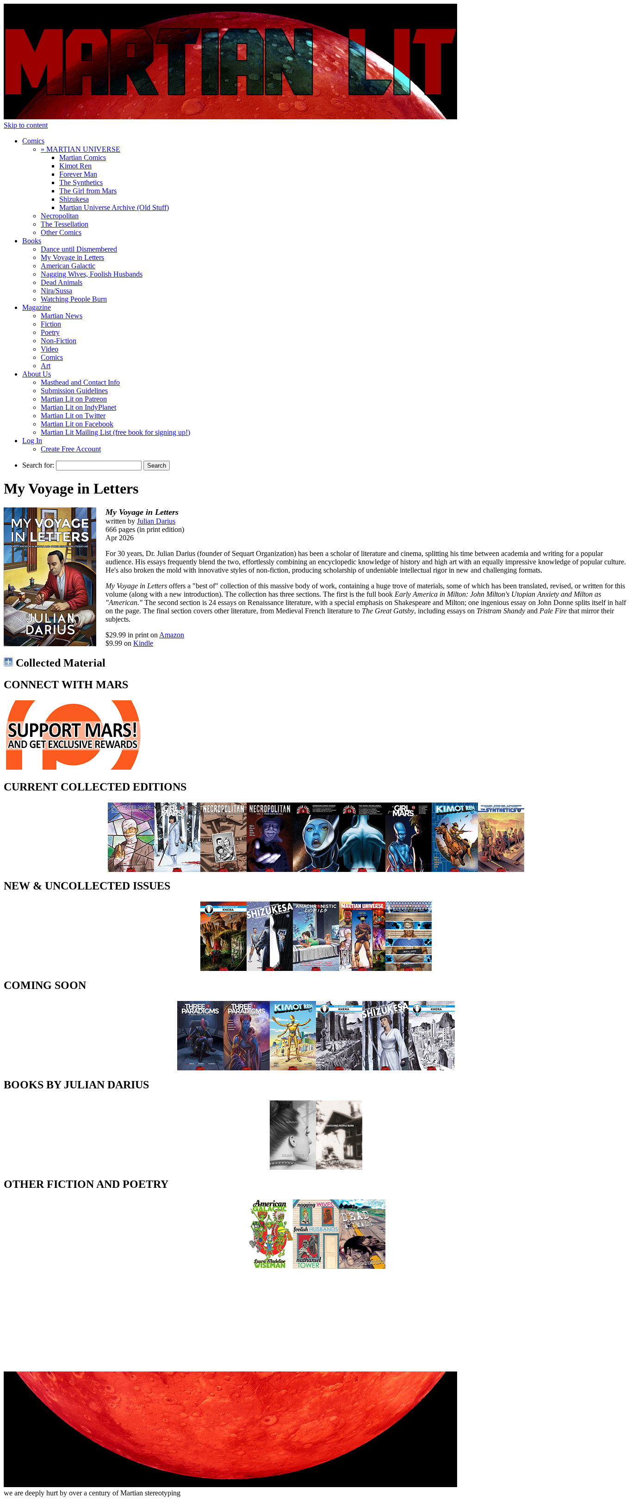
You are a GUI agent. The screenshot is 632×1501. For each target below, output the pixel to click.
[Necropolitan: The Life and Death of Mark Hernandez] (223, 869)
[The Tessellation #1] (408, 968)
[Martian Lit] (230, 117)
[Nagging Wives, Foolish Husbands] (316, 1266)
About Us (36, 374)
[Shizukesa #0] (270, 968)
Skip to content (26, 125)
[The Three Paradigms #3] (246, 1068)
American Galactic (68, 266)
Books (31, 241)
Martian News (61, 316)
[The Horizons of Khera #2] (339, 1068)
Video (49, 349)
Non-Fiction (58, 341)
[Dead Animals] (362, 1266)
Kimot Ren (75, 166)
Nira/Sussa (56, 291)
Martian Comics (82, 157)
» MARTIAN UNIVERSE (80, 149)
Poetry (50, 332)
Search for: (38, 465)
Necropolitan (60, 216)
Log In (32, 441)
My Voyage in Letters (72, 257)
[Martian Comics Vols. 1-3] (362, 869)
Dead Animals (61, 282)
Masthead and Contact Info (80, 382)
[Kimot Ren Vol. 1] (455, 869)
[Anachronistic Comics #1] (316, 968)
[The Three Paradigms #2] (200, 1068)
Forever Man (78, 174)
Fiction (51, 324)
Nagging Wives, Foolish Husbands (92, 274)
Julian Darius (156, 521)
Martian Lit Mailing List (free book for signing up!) (115, 432)
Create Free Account (71, 449)
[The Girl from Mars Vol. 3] (177, 869)
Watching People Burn (74, 299)
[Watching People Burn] (339, 1167)
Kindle (143, 643)
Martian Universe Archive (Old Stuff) (114, 207)
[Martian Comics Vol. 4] (316, 869)
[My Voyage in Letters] (50, 644)
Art (45, 366)
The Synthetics (81, 182)
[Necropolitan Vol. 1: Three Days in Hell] (270, 869)
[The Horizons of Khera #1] (223, 968)
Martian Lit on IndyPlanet (78, 407)
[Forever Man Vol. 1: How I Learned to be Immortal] (131, 869)
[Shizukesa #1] (385, 1068)
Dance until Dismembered (79, 249)
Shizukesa (74, 199)
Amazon (171, 635)
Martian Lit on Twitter (73, 416)
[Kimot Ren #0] (293, 1068)
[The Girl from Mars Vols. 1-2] (408, 869)
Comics (33, 141)
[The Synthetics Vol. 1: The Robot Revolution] (501, 869)
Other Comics (61, 232)
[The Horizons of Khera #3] (432, 1068)
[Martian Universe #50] (362, 968)
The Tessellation (64, 224)
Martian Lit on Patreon (74, 399)
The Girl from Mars (88, 191)
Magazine (36, 307)
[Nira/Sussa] (293, 1167)
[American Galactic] (270, 1266)
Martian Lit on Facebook (77, 424)
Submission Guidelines (74, 391)
